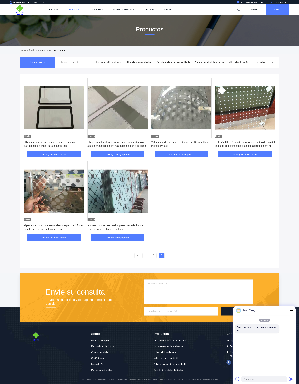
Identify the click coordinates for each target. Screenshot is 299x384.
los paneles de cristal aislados (168, 346)
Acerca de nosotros (124, 9)
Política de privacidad (101, 370)
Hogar (23, 50)
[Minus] (291, 310)
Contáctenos (97, 358)
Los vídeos (97, 9)
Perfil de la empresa (101, 340)
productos (34, 50)
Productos (74, 9)
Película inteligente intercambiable (173, 62)
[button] (73, 62)
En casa (53, 9)
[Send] (291, 379)
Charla (277, 9)
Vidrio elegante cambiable (138, 62)
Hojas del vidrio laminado (108, 62)
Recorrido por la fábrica (102, 346)
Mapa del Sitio (98, 364)
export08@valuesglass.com (252, 2)
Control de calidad (100, 352)
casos (167, 9)
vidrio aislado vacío (238, 62)
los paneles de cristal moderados (170, 340)
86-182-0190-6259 (281, 2)
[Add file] (237, 379)
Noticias (150, 9)
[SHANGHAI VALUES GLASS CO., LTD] (20, 9)
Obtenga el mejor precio (54, 154)
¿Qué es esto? (228, 362)
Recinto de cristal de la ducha (209, 62)
